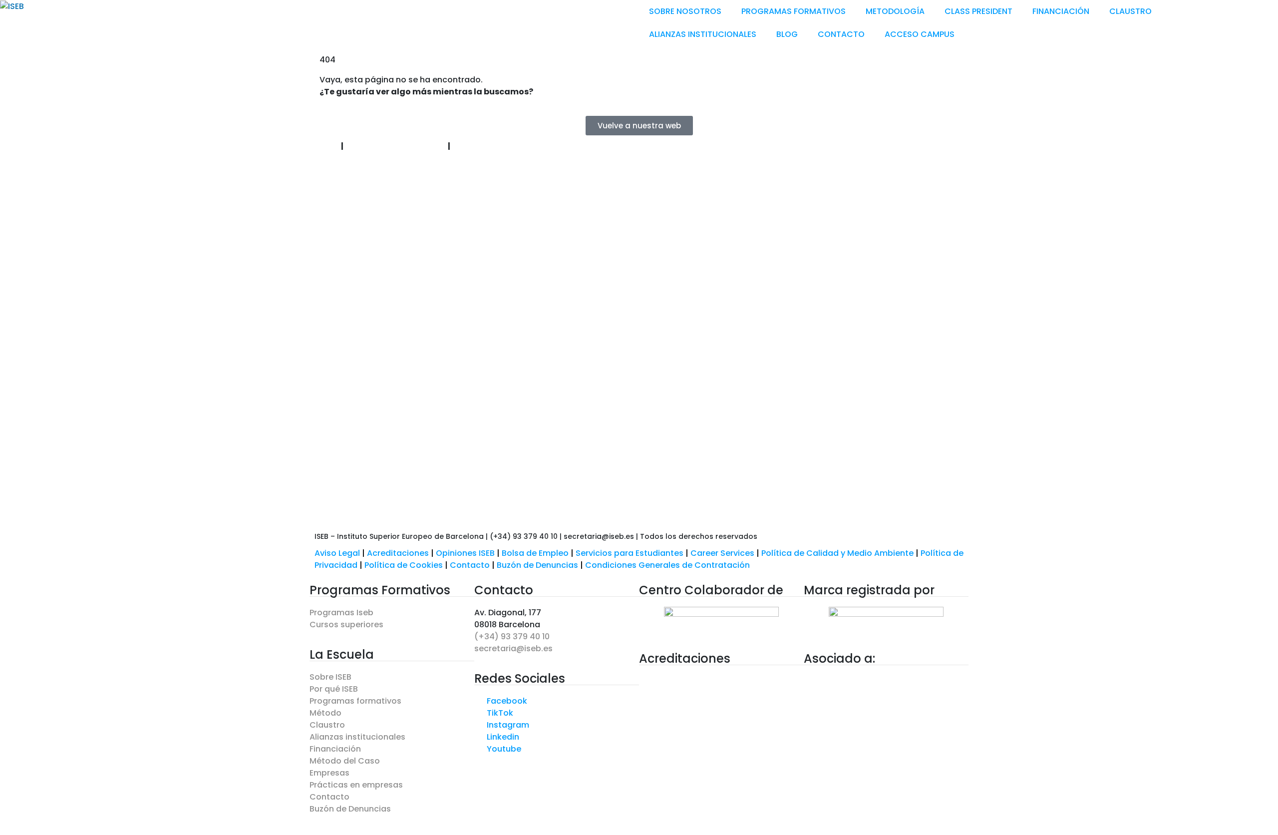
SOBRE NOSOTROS (685, 11)
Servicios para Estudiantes (629, 553)
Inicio (326, 146)
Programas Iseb (341, 612)
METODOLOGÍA (895, 11)
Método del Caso (345, 761)
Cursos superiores (346, 624)
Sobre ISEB (330, 677)
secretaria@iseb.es (513, 648)
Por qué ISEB (334, 689)
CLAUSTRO (1130, 11)
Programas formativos (355, 701)
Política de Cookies (403, 565)
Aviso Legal (337, 553)
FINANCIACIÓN (1060, 11)
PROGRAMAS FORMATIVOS (793, 11)
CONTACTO (841, 34)
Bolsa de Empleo (535, 553)
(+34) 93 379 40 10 (512, 636)
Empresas (329, 773)
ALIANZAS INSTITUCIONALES (702, 34)
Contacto (471, 565)
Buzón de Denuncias (541, 565)
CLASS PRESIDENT (978, 11)
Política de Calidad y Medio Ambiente (837, 553)
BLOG (787, 34)
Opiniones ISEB (465, 553)
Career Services (722, 553)
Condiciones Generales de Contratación (667, 565)
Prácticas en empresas (356, 785)
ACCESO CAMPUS (920, 34)
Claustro (327, 725)
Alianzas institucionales (357, 737)
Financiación (335, 749)
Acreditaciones (398, 553)
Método (325, 713)
